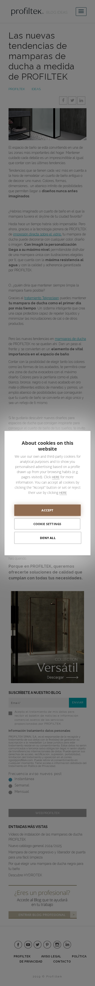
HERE (55, 477)
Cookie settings (47, 523)
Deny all (48, 537)
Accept (47, 510)
